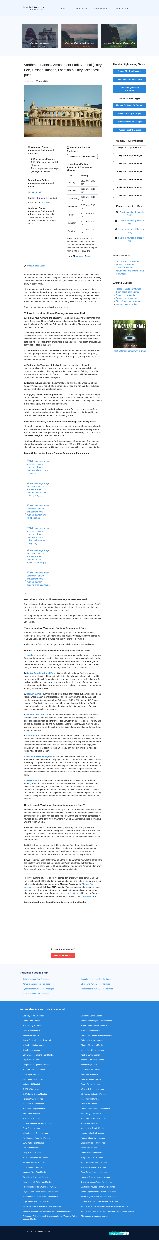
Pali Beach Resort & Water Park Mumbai (39, 1187)
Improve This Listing (36, 266)
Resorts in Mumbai (124, 267)
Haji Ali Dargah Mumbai (32, 1026)
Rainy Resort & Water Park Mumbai (37, 1182)
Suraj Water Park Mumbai (33, 1143)
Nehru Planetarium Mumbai (34, 1045)
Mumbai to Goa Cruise (126, 304)
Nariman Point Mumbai (90, 1030)
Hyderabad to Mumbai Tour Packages (38, 989)
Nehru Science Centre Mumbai (35, 1133)
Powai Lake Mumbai (31, 1118)
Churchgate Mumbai (31, 1074)
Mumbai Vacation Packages (130, 122)
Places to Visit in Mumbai (127, 261)
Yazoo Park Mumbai (89, 1148)
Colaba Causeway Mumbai (92, 1040)
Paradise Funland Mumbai (34, 1162)
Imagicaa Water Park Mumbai (35, 1172)
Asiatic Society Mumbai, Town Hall (37, 1040)
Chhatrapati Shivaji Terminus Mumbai (96, 1035)
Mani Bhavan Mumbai (90, 1099)
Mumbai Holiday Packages (129, 114)
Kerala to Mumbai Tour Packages (36, 984)
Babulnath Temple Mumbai (34, 1109)
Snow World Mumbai (31, 1148)
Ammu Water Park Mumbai (92, 1153)
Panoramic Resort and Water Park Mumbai (40, 1197)
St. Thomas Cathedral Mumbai (93, 1094)
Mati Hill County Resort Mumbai (94, 1162)
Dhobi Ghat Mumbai (89, 1104)
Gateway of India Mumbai (33, 1016)
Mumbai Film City (35, 715)
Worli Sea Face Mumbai (33, 1079)
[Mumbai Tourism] (33, 8)
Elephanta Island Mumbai (33, 1104)
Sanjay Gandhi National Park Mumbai (38, 1055)
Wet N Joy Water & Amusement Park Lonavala (42, 1206)
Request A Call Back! (63, 955)
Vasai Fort (31, 655)
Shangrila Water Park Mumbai (93, 1143)
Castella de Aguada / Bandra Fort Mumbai (98, 1187)
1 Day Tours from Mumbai (128, 292)
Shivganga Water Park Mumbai (35, 1158)
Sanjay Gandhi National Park (40, 673)
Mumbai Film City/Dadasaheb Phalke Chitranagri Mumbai (105, 1206)
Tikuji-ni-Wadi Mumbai (32, 1153)
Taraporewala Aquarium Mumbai (36, 1065)
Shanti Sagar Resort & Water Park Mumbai (98, 1197)
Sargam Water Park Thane (92, 1158)
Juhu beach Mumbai (31, 1035)
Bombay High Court (89, 1065)
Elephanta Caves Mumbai (91, 1016)
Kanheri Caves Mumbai (90, 1055)
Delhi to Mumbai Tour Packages (36, 979)
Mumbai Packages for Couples (129, 105)
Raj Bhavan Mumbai (31, 1060)
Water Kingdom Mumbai (91, 1114)
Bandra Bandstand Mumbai (34, 1070)
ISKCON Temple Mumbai (33, 1089)
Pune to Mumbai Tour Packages (36, 994)
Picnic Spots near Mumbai (128, 301)
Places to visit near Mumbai (129, 289)
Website (79, 256)
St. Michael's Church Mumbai (35, 1094)
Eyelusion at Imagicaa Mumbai (35, 1177)
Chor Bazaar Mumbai (31, 1050)
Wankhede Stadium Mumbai (92, 1089)
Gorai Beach (32, 735)
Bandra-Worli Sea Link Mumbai (94, 1026)
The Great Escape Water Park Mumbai (97, 1182)
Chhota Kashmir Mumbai (91, 1079)
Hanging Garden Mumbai (33, 1099)
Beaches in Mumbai (125, 264)
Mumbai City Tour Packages (82, 156)
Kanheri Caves (33, 694)
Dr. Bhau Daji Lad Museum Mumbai (37, 1123)
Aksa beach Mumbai (89, 1074)
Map (89, 256)
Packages (130, 147)
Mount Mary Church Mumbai (92, 1050)
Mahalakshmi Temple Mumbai (93, 1118)
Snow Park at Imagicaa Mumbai (94, 1172)
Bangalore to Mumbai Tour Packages (96, 979)
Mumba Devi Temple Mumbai (93, 1128)
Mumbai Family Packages (129, 130)
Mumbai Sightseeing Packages (130, 89)
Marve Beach (32, 780)
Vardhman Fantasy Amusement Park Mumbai (99, 1202)
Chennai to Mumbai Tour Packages (95, 984)
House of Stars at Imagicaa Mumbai (95, 1177)
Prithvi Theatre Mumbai (90, 1084)
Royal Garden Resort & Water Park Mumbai (41, 1192)
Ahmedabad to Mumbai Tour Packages (97, 989)
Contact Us (86, 896)
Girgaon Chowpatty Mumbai (92, 1045)
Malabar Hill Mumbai (31, 1084)
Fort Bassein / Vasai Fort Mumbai (36, 1138)
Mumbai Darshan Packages (130, 79)
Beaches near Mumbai (126, 298)
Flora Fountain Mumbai (32, 1114)
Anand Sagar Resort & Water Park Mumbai (98, 1192)
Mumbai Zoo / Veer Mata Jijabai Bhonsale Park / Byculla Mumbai (107, 1211)
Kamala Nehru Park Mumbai (92, 1133)
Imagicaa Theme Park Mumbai (93, 1167)
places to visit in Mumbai (70, 893)
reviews (47, 202)
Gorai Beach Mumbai (31, 1128)
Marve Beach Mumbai (90, 1123)
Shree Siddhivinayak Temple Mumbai (96, 1021)
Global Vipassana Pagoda (39, 756)
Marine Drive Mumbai (31, 1021)
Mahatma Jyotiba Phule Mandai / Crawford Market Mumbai (47, 1211)
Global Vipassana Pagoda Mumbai (95, 1109)
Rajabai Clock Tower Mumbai (93, 1138)
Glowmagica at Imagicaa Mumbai (94, 1216)
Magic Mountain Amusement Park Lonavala (41, 1202)
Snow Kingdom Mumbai (32, 1167)
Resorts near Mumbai (126, 295)
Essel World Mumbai (31, 1030)
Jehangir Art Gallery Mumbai (92, 1060)
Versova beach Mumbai (90, 1070)
